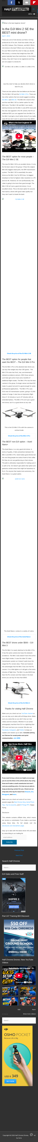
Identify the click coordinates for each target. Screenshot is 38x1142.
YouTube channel (27, 713)
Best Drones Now (20, 802)
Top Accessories (11, 805)
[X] (19, 2)
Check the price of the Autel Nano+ (19, 637)
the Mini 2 (5, 100)
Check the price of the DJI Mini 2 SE (19, 353)
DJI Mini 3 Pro (23, 94)
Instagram (12, 730)
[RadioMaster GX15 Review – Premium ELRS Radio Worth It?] (10, 991)
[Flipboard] (34, 2)
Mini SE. (14, 100)
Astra (20, 1138)
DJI (32, 791)
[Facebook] (11, 2)
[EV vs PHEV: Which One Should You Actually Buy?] (28, 991)
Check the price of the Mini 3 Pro (19, 436)
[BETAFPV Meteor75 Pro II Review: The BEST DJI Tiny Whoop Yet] (10, 1001)
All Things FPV (24, 805)
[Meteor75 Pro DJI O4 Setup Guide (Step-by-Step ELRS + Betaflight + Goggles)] (28, 1001)
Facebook (5, 730)
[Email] (26, 2)
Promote (23, 911)
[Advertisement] (19, 1107)
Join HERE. (17, 738)
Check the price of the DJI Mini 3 (19, 703)
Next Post (19, 855)
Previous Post (19, 850)
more (14, 794)
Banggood (5, 794)
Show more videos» (29, 1014)
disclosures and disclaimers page (13, 826)
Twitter (22, 730)
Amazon (27, 791)
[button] (30, 14)
